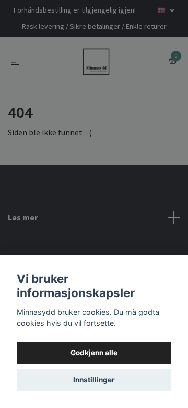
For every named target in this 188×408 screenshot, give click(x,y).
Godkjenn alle (94, 352)
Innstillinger (94, 380)
